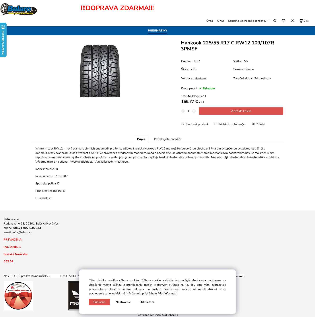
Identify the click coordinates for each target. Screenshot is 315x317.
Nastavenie (123, 302)
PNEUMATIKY (157, 31)
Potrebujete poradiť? (167, 139)
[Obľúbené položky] (283, 21)
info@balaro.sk (22, 232)
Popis (141, 139)
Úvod (209, 21)
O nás (220, 21)
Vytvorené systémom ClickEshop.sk (157, 315)
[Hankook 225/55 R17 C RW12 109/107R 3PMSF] (100, 71)
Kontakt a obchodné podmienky (247, 21)
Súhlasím (99, 302)
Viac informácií (167, 294)
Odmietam (147, 302)
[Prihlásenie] (292, 20)
